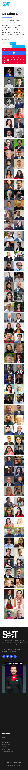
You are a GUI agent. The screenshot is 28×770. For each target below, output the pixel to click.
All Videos (5, 747)
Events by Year (6, 744)
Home (4, 737)
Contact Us (5, 754)
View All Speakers (18, 47)
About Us (4, 740)
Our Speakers (6, 742)
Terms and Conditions (8, 751)
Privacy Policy (6, 749)
